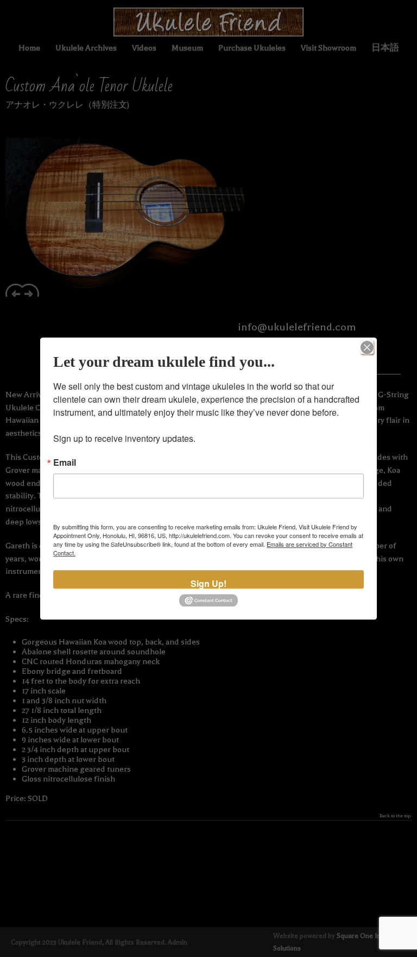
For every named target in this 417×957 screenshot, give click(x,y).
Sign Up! (208, 583)
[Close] (367, 347)
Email (64, 462)
